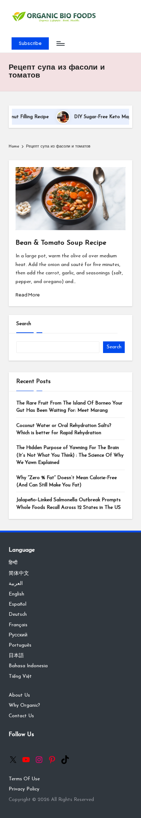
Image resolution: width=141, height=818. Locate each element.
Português (20, 645)
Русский (18, 635)
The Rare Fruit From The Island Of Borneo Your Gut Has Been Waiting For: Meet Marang (69, 407)
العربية (16, 583)
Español (17, 604)
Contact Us (21, 716)
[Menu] (60, 44)
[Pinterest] (52, 759)
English (16, 594)
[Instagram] (39, 759)
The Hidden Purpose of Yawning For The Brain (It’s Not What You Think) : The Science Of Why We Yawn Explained (70, 455)
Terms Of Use (24, 779)
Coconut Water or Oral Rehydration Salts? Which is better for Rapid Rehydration (63, 429)
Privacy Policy (24, 789)
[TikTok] (65, 759)
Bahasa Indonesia (28, 666)
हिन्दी (13, 563)
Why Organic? (24, 705)
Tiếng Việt (20, 676)
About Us (19, 695)
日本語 (16, 655)
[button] (30, 43)
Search (23, 323)
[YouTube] (26, 759)
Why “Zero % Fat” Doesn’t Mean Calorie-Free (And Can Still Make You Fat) (66, 481)
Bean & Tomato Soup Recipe (61, 243)
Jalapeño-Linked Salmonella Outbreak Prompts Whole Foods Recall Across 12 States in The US (68, 504)
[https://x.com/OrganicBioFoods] (13, 759)
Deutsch (18, 614)
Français (18, 625)
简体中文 (19, 573)
